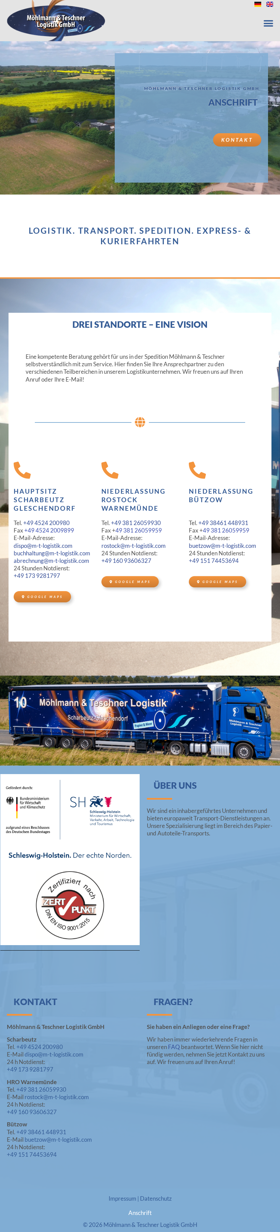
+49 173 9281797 (37, 575)
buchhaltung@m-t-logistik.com (52, 553)
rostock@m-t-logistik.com (133, 545)
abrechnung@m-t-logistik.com (51, 560)
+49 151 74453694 (214, 560)
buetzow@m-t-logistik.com (222, 545)
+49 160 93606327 (126, 560)
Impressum (122, 1198)
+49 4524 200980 (46, 522)
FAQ (174, 1046)
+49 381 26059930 (136, 522)
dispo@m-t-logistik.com (43, 545)
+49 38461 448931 (223, 522)
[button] (268, 23)
